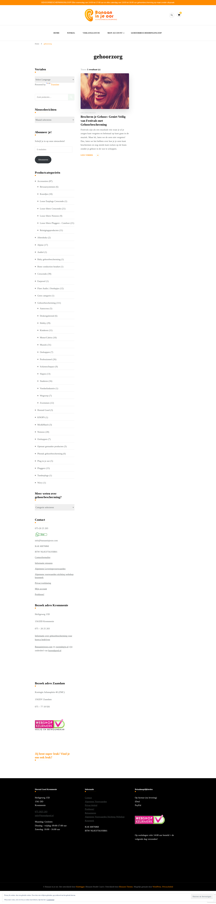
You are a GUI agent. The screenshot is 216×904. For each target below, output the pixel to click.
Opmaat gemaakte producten (50, 446)
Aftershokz (42, 237)
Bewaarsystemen (47, 187)
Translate (55, 84)
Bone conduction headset (48, 266)
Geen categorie (44, 295)
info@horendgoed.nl (44, 815)
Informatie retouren (43, 563)
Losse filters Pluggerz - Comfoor (55, 223)
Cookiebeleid (50, 900)
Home (57, 33)
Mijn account (115, 33)
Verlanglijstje (91, 33)
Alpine (40, 245)
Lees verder (87, 155)
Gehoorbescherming (46, 303)
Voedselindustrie (47, 388)
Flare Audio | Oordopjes (48, 288)
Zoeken (71, 97)
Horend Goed (43, 410)
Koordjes (44, 194)
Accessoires (42, 181)
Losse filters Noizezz (49, 216)
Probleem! (39, 594)
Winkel (71, 33)
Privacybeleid (91, 805)
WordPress (157, 887)
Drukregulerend (47, 316)
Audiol (40, 252)
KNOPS (41, 417)
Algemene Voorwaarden (96, 801)
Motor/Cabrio (46, 337)
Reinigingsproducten (49, 230)
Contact (88, 797)
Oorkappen (45, 352)
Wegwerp (44, 395)
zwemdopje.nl (62, 647)
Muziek (43, 345)
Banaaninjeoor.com (43, 647)
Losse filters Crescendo (50, 208)
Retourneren (90, 813)
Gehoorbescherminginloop (146, 33)
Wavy (40, 482)
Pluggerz (41, 468)
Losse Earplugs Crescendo (52, 201)
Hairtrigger (80, 887)
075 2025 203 (41, 811)
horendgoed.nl (54, 650)
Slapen (43, 374)
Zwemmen (45, 403)
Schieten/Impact (47, 366)
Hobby (43, 323)
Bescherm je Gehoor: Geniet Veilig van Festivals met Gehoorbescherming (103, 120)
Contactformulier (42, 557)
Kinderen (44, 330)
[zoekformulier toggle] (171, 15)
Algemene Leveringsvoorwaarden (50, 568)
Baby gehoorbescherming (48, 259)
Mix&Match (43, 424)
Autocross (44, 308)
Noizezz (41, 432)
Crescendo (42, 274)
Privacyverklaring (43, 583)
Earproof (41, 281)
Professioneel (46, 359)
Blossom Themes (126, 887)
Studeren (44, 381)
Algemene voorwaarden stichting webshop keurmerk (54, 576)
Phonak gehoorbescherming (49, 453)
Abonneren (43, 159)
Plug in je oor (43, 461)
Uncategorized (88, 113)
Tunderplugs (43, 475)
